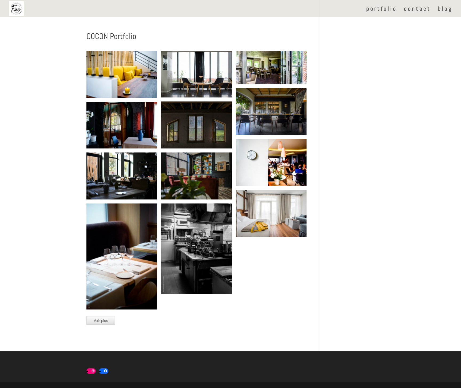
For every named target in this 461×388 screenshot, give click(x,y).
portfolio (381, 9)
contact (417, 9)
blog (445, 9)
